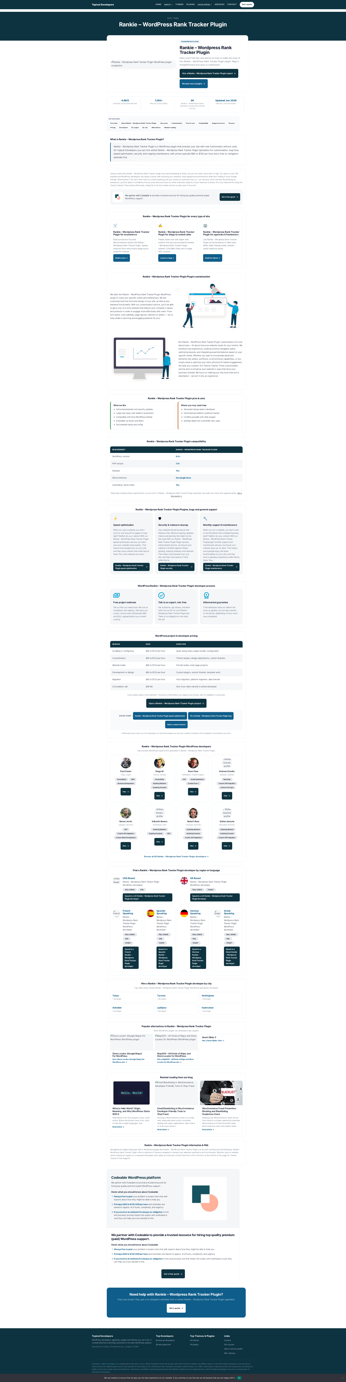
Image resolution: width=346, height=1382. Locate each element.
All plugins (194, 1344)
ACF (184, 779)
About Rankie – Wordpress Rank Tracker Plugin (138, 123)
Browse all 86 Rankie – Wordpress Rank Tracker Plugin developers (176, 856)
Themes (179, 4)
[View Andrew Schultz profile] (227, 763)
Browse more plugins (193, 83)
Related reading (170, 127)
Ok (239, 1378)
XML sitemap (229, 1353)
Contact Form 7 (193, 783)
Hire (126, 792)
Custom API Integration (227, 783)
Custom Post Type (227, 787)
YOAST (210, 890)
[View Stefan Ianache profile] (227, 813)
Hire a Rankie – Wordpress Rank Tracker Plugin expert (209, 73)
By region (135, 127)
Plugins (191, 4)
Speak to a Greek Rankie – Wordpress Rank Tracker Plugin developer (231, 956)
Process (231, 123)
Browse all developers (165, 1340)
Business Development (126, 783)
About (168, 5)
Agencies (219, 4)
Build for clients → (212, 258)
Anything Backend (159, 783)
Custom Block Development (126, 838)
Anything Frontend (159, 787)
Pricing (112, 127)
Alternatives (156, 127)
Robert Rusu (193, 821)
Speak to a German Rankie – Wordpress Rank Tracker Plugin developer (197, 957)
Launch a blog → (167, 258)
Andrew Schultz (227, 771)
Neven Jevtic (125, 821)
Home (158, 4)
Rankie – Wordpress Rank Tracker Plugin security (176, 566)
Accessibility (121, 779)
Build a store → (121, 258)
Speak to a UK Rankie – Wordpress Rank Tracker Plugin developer (212, 897)
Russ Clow (193, 771)
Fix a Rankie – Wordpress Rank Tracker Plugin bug (211, 716)
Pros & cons (190, 123)
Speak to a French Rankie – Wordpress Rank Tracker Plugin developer (130, 957)
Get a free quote (230, 197)
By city (145, 127)
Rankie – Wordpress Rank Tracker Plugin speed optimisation (131, 566)
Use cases (164, 123)
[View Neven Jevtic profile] (125, 813)
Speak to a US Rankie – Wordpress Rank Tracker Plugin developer (145, 897)
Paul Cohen (125, 771)
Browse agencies (163, 1344)
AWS (132, 779)
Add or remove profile (233, 1349)
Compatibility (203, 123)
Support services (218, 123)
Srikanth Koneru (159, 821)
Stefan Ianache (227, 821)
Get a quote (247, 4)
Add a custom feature (176, 724)
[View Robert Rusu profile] (193, 813)
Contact (232, 4)
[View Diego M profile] (159, 763)
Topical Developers (103, 4)
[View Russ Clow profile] (193, 763)
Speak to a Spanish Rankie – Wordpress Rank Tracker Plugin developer (164, 957)
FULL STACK (130, 890)
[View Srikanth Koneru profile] (159, 813)
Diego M (159, 771)
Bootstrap (227, 779)
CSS (168, 833)
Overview (114, 123)
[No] (342, 1378)
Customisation (177, 123)
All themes (194, 1340)
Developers (205, 5)
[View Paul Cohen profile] (125, 763)
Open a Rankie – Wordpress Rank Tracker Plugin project (176, 703)
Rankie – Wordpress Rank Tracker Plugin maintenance (221, 566)
